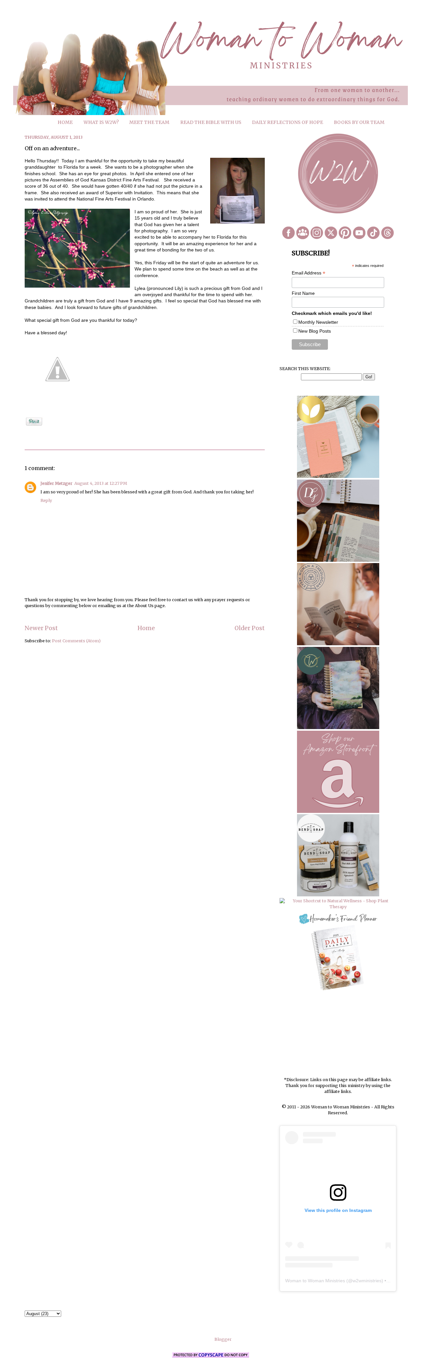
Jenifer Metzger (56, 483)
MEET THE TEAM (149, 122)
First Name (303, 293)
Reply (46, 500)
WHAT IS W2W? (101, 122)
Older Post (250, 628)
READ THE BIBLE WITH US (210, 122)
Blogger (222, 1339)
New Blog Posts (314, 331)
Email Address (308, 273)
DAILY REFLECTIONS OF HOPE (287, 122)
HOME (65, 122)
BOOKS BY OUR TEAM (359, 122)
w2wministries (367, 1280)
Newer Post (41, 628)
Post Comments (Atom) (76, 640)
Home (146, 628)
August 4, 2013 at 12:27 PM (100, 483)
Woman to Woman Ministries (315, 1280)
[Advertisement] (338, 1034)
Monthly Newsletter (318, 322)
